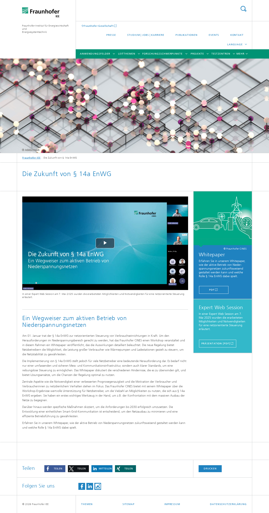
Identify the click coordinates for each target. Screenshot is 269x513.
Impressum (172, 504)
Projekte (197, 53)
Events (214, 34)
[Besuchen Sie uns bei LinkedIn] (89, 486)
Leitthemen (126, 53)
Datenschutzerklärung (228, 504)
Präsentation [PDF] (215, 343)
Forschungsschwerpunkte (162, 53)
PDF (211, 289)
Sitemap (128, 504)
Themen (87, 504)
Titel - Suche (243, 8)
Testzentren (220, 53)
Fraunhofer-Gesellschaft (98, 25)
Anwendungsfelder (95, 53)
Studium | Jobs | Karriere (145, 34)
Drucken (210, 468)
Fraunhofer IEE (31, 157)
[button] (54, 468)
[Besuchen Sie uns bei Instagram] (97, 486)
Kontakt (237, 34)
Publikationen (186, 34)
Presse (111, 34)
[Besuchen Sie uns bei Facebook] (81, 486)
